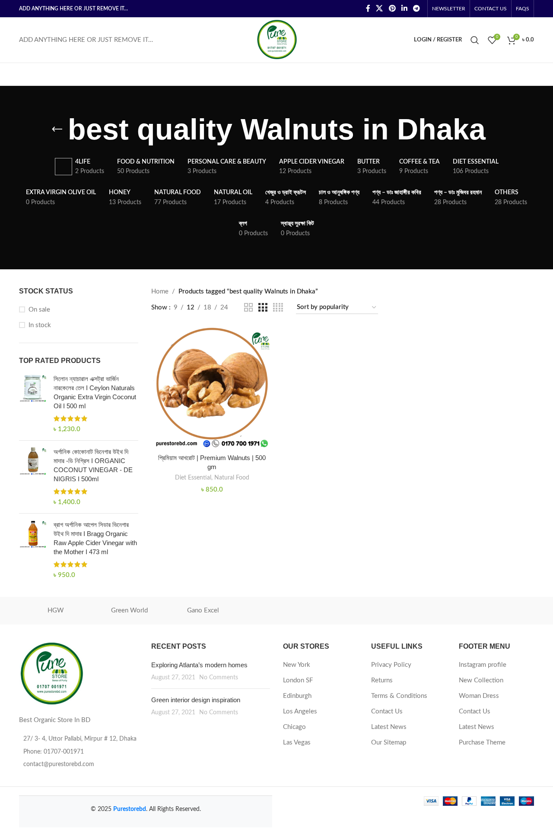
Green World (129, 610)
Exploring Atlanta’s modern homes (199, 665)
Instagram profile (482, 665)
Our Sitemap (388, 742)
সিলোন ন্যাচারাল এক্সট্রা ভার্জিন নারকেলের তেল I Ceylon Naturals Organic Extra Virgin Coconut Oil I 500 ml (95, 392)
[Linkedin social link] (404, 8)
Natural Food (231, 478)
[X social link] (379, 8)
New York (296, 665)
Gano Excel (203, 610)
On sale (39, 309)
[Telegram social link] (416, 8)
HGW (56, 610)
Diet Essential (193, 478)
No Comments (218, 678)
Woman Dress (479, 696)
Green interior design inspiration (195, 700)
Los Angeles (300, 711)
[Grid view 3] (262, 308)
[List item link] (78, 752)
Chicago (294, 727)
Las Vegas (297, 742)
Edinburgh (297, 696)
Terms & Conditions (399, 696)
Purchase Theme (482, 742)
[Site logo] (276, 39)
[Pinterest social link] (392, 8)
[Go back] (57, 129)
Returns (382, 680)
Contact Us (387, 711)
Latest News (389, 727)
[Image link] (51, 674)
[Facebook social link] (368, 8)
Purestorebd (129, 809)
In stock (40, 325)
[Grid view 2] (248, 308)
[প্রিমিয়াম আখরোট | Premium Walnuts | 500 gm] (212, 388)
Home (159, 291)
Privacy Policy (391, 665)
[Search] (474, 40)
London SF (298, 680)
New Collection (481, 680)
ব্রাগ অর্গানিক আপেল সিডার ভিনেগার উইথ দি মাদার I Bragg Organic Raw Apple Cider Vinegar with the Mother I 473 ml (95, 538)
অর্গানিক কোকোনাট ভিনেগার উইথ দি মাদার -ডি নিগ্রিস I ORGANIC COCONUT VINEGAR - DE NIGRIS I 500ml (93, 465)
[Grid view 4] (278, 308)
